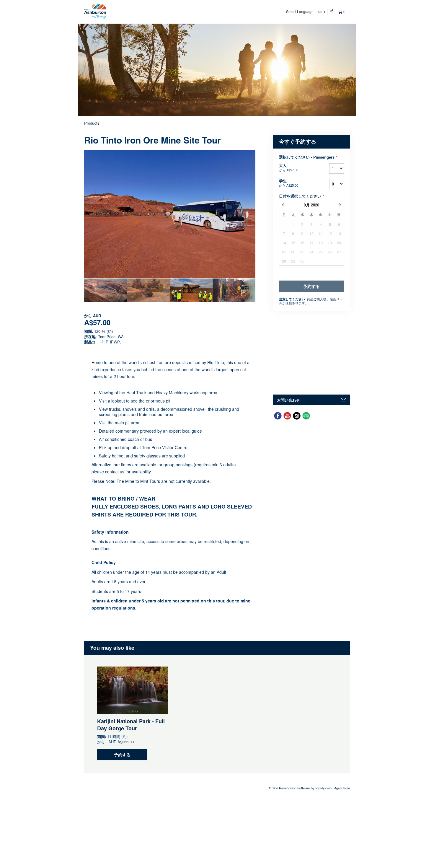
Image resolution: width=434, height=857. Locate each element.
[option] (105, 290)
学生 (288, 183)
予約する (122, 754)
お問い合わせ (288, 400)
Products (91, 123)
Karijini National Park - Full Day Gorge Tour (131, 724)
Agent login (342, 788)
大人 (288, 167)
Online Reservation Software (289, 788)
